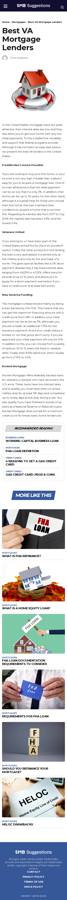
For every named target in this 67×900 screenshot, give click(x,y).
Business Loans (15, 437)
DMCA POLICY (33, 886)
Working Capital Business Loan (32, 441)
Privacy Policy (33, 876)
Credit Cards (13, 458)
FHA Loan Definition (22, 451)
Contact (33, 871)
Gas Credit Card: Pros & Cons (30, 474)
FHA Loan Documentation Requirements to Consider (24, 662)
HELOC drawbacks (17, 824)
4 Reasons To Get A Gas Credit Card (31, 463)
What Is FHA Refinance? (21, 556)
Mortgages (19, 22)
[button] (5, 5)
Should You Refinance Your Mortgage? (25, 770)
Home (5, 22)
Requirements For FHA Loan (25, 716)
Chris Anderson (19, 57)
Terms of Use (33, 881)
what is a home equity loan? (26, 608)
